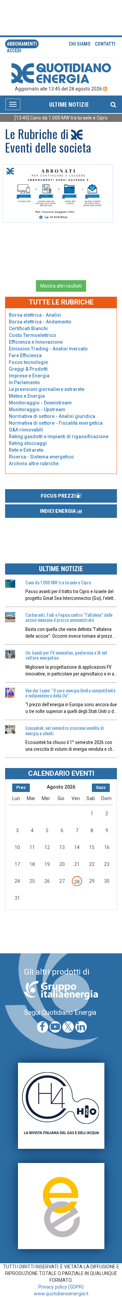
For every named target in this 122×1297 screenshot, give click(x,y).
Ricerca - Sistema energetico (41, 456)
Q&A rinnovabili (26, 429)
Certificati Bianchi (28, 328)
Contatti (105, 44)
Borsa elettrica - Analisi (35, 315)
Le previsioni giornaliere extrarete (46, 389)
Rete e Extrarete (26, 450)
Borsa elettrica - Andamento (40, 321)
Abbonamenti (22, 44)
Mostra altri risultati (61, 286)
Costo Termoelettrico (32, 335)
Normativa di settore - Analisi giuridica (52, 416)
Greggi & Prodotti (28, 369)
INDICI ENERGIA (58, 511)
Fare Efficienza (25, 355)
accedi (14, 50)
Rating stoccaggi (28, 443)
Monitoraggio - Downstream (40, 402)
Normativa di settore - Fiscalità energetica (56, 423)
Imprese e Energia (29, 375)
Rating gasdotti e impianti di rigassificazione (58, 436)
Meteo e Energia (27, 396)
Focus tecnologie (28, 362)
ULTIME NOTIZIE (69, 104)
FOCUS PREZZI (59, 496)
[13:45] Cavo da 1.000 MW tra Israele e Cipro (57, 118)
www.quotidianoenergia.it (61, 1293)
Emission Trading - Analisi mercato (48, 348)
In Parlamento (24, 382)
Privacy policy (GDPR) (61, 1287)
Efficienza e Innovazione (36, 342)
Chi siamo (79, 44)
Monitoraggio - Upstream (37, 409)
